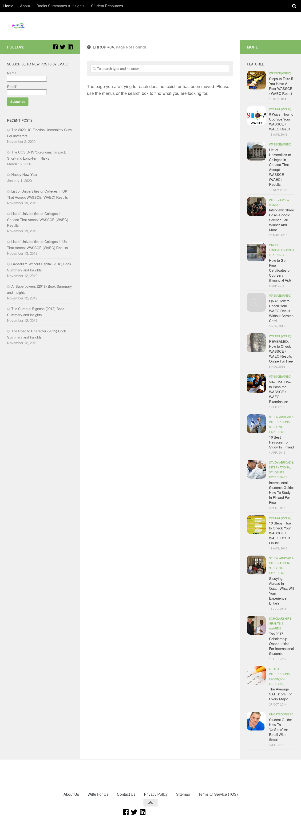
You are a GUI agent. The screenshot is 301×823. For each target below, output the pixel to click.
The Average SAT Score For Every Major (280, 693)
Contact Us (126, 794)
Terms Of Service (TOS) (218, 794)
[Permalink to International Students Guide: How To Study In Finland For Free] (256, 469)
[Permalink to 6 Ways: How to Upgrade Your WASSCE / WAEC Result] (256, 115)
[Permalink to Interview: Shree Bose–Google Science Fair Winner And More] (256, 206)
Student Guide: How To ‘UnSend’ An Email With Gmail (280, 729)
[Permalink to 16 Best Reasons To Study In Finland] (256, 423)
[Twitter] (62, 47)
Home (8, 5)
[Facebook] (55, 47)
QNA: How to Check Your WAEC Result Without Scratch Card (281, 310)
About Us (71, 794)
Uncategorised (281, 714)
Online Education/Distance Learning (284, 250)
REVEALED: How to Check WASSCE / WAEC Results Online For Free (281, 351)
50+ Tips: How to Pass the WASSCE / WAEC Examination (280, 391)
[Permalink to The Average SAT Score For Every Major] (256, 675)
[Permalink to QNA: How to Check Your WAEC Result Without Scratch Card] (256, 302)
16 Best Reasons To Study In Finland (281, 442)
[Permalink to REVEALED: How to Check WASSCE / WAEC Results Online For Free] (256, 342)
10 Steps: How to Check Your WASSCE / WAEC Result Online (280, 532)
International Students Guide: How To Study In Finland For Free (281, 492)
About (25, 5)
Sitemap (183, 794)
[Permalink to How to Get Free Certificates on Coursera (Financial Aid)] (256, 251)
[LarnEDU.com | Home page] (19, 26)
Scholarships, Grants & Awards (280, 623)
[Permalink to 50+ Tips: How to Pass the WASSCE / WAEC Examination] (256, 383)
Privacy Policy (156, 794)
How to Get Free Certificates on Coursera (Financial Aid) (280, 270)
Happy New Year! (24, 174)
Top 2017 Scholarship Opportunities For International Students (281, 643)
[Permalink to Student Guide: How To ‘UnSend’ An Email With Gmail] (256, 721)
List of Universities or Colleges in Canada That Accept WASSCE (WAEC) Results (37, 219)
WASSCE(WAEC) (280, 73)
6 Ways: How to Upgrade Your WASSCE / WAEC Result (281, 121)
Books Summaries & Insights (60, 5)
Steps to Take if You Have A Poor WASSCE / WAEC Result (281, 86)
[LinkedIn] (70, 47)
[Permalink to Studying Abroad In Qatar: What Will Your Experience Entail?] (256, 565)
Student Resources (107, 5)
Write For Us (97, 794)
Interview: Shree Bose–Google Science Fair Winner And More (281, 219)
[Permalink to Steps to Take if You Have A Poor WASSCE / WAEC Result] (256, 80)
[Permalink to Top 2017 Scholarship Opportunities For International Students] (256, 625)
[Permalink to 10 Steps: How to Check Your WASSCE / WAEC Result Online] (256, 524)
